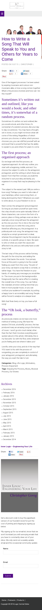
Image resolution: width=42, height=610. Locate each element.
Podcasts (11, 600)
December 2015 (9, 399)
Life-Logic (21, 363)
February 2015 (9, 433)
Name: (6, 548)
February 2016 (9, 393)
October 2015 (8, 406)
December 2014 (9, 439)
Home (4, 600)
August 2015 (8, 413)
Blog (14, 363)
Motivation (30, 363)
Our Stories (14, 371)
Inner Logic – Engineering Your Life (16, 446)
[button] (2, 13)
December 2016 (9, 389)
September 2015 (9, 409)
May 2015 (7, 423)
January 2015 (8, 436)
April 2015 (7, 426)
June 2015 (7, 419)
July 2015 (7, 416)
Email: (5, 562)
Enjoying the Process (15, 369)
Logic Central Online (17, 5)
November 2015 (9, 403)
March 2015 (8, 429)
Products (20, 600)
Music (27, 369)
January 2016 (8, 396)
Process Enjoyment (10, 366)
